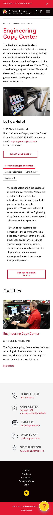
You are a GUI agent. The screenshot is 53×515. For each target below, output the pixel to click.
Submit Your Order (20, 154)
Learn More (8, 365)
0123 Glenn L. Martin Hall (32, 450)
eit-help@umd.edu (30, 425)
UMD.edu (16, 506)
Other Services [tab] (32, 171)
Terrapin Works (26, 481)
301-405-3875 (26, 410)
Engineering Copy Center (21, 333)
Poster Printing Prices (26, 274)
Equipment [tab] (10, 177)
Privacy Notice (26, 510)
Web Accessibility (30, 506)
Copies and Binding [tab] (13, 171)
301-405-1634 (27, 397)
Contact (26, 470)
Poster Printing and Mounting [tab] (19, 165)
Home (5, 23)
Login (26, 484)
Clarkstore (26, 477)
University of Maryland (17, 4)
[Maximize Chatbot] (49, 200)
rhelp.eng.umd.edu (30, 438)
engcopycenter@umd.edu (24, 141)
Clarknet (26, 473)
